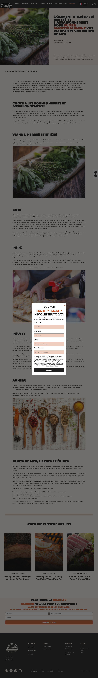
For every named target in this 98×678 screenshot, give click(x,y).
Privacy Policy (50, 366)
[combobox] (36, 352)
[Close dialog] (65, 304)
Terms (56, 366)
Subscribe (49, 370)
